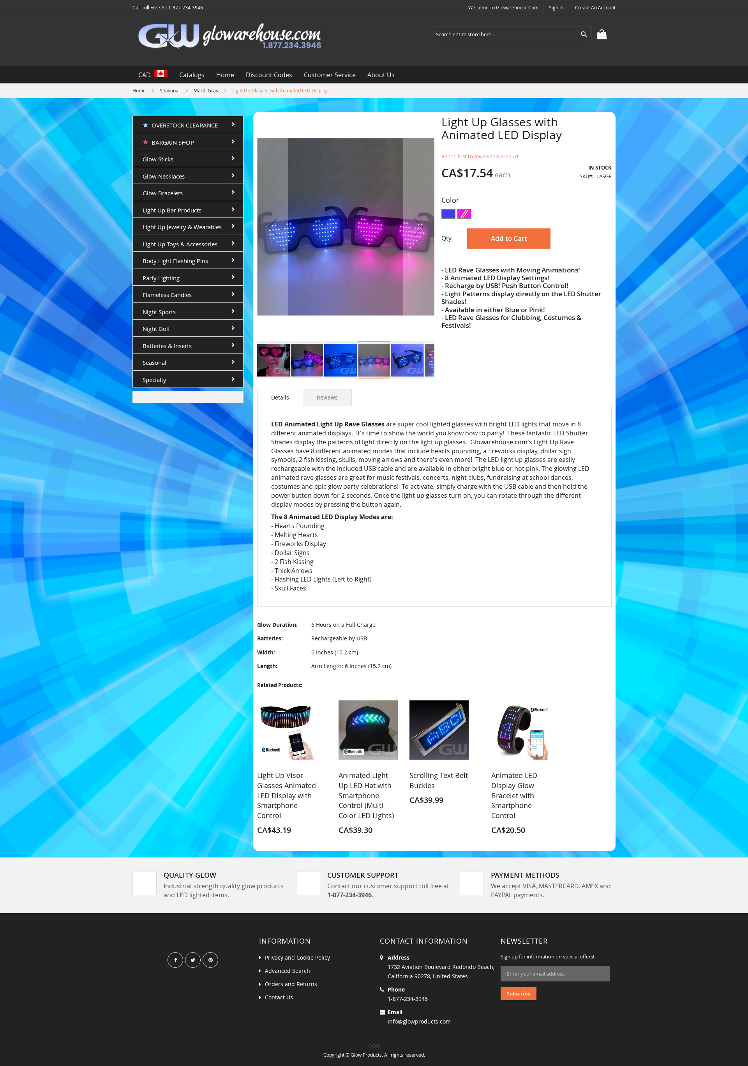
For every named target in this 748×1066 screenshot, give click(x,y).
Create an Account (595, 7)
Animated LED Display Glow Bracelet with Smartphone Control (514, 795)
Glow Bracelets (163, 193)
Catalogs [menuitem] (192, 75)
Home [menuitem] (225, 75)
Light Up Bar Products (172, 210)
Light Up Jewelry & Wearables (182, 227)
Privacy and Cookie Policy (297, 957)
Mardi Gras (206, 90)
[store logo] (229, 36)
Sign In (556, 7)
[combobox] (512, 34)
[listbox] (526, 215)
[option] (448, 214)
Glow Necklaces (164, 176)
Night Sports (159, 312)
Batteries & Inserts (167, 346)
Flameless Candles (167, 295)
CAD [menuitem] (146, 75)
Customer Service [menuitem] (330, 75)
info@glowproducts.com (419, 1021)
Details (280, 397)
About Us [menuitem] (381, 75)
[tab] (280, 397)
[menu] (374, 74)
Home (139, 90)
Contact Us (279, 997)
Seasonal (170, 90)
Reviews (327, 397)
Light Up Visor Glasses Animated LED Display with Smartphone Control (286, 795)
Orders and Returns (291, 984)
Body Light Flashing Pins (175, 261)
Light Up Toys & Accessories (180, 244)
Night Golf (156, 328)
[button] (272, 227)
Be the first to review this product (480, 156)
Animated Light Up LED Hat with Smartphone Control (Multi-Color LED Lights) (366, 795)
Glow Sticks (158, 159)
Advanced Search (287, 970)
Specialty (154, 380)
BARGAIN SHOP (171, 142)
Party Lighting (161, 278)
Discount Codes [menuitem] (269, 75)
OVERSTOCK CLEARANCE (183, 125)
